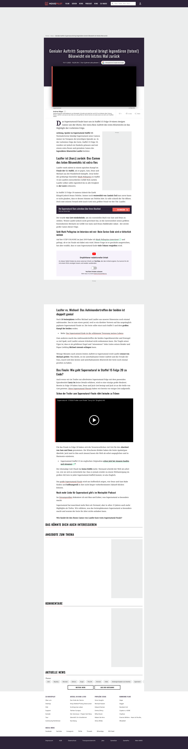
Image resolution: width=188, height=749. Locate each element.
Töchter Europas (75, 710)
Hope (121, 700)
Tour (46, 717)
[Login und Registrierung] (140, 3)
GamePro (126, 740)
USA (48, 682)
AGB (60, 740)
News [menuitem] (81, 3)
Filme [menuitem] (67, 3)
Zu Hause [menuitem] (103, 3)
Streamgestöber (65, 497)
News (52, 36)
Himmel (98, 682)
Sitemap (48, 704)
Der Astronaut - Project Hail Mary (81, 714)
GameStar (113, 740)
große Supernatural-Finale (71, 481)
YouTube (59, 731)
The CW (90, 682)
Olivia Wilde (99, 721)
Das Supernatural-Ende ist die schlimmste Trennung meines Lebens (94, 333)
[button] (128, 113)
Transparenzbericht (88, 740)
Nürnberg (73, 721)
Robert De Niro (100, 717)
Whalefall (122, 721)
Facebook (48, 731)
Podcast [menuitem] (88, 3)
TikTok (80, 731)
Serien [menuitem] (74, 3)
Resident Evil (123, 707)
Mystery (56, 682)
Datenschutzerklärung (100, 273)
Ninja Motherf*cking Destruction (81, 704)
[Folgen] (65, 111)
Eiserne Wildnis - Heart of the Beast (131, 717)
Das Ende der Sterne (77, 700)
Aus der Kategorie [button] (107, 687)
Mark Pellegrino (85, 177)
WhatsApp (100, 731)
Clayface (122, 714)
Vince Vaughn (99, 700)
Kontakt (47, 714)
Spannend (137, 682)
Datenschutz (72, 740)
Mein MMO (139, 740)
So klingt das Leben (76, 707)
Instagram (69, 731)
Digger (121, 704)
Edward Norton (100, 707)
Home (47, 36)
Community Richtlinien (52, 721)
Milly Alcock (98, 714)
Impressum (49, 740)
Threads (89, 731)
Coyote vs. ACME (124, 710)
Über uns (48, 700)
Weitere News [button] (81, 687)
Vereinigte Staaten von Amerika (121, 682)
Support (48, 710)
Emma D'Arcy (99, 710)
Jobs (103, 740)
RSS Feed (111, 731)
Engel (81, 682)
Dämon (74, 682)
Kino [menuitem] (96, 3)
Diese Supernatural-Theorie (80, 388)
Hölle (106, 682)
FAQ (46, 707)
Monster (65, 682)
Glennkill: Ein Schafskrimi (78, 717)
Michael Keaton (100, 704)
